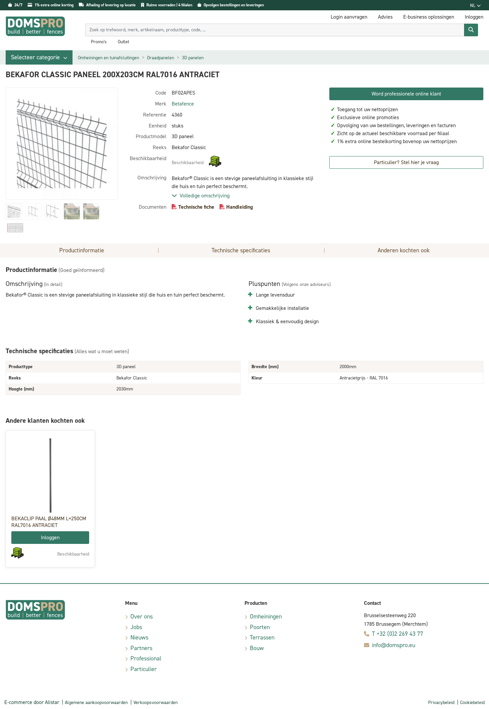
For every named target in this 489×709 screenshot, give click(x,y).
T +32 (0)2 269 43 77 (397, 634)
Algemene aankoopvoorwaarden (96, 702)
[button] (39, 57)
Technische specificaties (241, 250)
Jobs (136, 627)
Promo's (99, 42)
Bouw (257, 648)
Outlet (123, 42)
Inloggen (50, 537)
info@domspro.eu (393, 645)
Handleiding (239, 206)
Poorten (260, 627)
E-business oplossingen (428, 16)
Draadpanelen (160, 58)
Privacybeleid (441, 702)
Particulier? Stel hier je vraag (406, 162)
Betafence (183, 103)
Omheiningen (266, 616)
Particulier (143, 669)
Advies (385, 16)
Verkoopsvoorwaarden (155, 702)
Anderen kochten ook (404, 250)
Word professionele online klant (406, 93)
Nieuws (139, 637)
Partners (141, 648)
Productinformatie (81, 250)
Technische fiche (196, 206)
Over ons (141, 616)
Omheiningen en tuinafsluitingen (108, 58)
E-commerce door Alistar (31, 702)
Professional (145, 658)
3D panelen (193, 58)
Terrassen (262, 637)
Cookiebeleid (472, 702)
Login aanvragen (349, 16)
